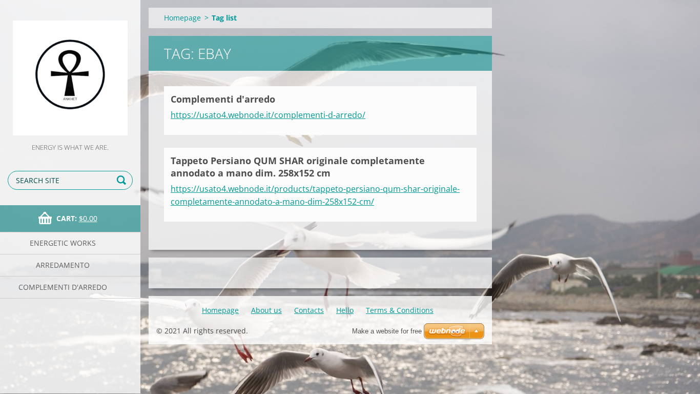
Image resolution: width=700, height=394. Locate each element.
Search (123, 180)
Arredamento (63, 265)
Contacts (309, 310)
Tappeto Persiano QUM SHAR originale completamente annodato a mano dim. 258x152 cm (298, 167)
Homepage (182, 18)
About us (266, 310)
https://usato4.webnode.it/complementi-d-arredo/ (268, 115)
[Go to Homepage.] (70, 71)
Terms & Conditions (400, 310)
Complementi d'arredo (62, 287)
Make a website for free (387, 331)
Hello (345, 310)
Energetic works (63, 243)
